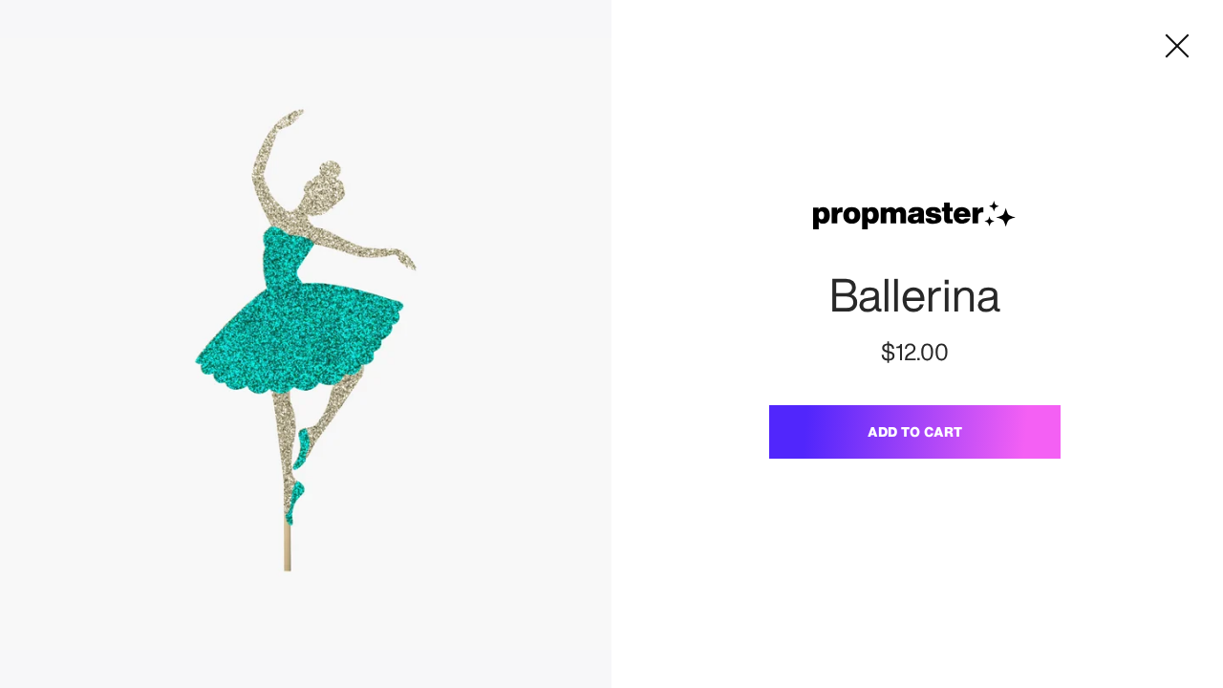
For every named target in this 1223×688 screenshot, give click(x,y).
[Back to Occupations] (1177, 46)
